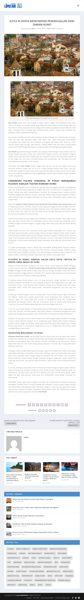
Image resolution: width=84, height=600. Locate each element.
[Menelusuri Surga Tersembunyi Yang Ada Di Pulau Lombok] (69, 466)
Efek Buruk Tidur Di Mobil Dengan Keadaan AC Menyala (32, 524)
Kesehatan (64, 567)
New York (58, 576)
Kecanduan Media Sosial (31, 567)
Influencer (65, 562)
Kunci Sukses (21, 571)
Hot (22, 501)
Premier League (64, 580)
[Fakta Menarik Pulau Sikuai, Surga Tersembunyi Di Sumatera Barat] (14, 467)
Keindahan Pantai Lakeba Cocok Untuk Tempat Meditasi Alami (51, 477)
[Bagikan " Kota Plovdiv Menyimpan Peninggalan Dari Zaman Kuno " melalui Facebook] (29, 405)
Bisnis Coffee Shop (40, 549)
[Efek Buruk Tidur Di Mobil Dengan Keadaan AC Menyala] (8, 525)
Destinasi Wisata (34, 553)
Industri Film (29, 562)
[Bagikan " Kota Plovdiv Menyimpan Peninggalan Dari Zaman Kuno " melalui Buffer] (54, 405)
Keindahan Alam (50, 567)
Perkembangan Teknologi (45, 580)
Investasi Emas (13, 567)
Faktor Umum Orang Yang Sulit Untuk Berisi (28, 516)
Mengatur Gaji (13, 576)
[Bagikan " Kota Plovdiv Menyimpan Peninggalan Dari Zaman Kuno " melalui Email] (62, 405)
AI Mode (10, 549)
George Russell (45, 558)
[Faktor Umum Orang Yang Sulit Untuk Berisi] (8, 517)
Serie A (32, 585)
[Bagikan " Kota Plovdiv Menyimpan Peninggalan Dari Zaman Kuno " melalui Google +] (38, 405)
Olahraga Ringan (14, 580)
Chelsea (22, 553)
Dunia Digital (49, 553)
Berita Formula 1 (23, 549)
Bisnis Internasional (58, 549)
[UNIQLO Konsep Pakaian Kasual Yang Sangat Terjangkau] (8, 500)
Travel (49, 28)
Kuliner (10, 571)
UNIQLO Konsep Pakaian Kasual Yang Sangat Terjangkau (32, 499)
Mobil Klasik (40, 576)
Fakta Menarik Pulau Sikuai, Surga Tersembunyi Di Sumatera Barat (14, 477)
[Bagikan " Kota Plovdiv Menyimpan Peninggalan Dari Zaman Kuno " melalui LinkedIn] (50, 405)
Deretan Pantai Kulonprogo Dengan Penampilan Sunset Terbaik (35, 532)
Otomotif (24, 526)
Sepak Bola (22, 585)
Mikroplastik (27, 576)
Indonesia (17, 562)
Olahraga (69, 576)
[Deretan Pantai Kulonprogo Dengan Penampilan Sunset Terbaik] (8, 533)
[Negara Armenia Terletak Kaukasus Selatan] (33, 466)
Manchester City (53, 571)
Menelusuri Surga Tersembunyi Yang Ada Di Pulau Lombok (69, 475)
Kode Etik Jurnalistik (47, 598)
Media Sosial (68, 571)
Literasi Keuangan (36, 571)
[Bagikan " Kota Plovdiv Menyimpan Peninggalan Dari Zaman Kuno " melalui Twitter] (33, 405)
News (50, 576)
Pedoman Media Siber (62, 598)
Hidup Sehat (66, 558)
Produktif (11, 585)
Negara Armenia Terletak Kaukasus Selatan (32, 476)
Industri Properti (45, 562)
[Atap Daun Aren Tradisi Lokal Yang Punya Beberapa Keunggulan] (8, 508)
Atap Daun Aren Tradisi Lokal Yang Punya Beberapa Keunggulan (35, 507)
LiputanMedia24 (22, 595)
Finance (26, 558)
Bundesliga (11, 553)
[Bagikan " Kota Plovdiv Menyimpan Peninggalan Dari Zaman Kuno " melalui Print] (66, 405)
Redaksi (28, 598)
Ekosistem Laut (13, 558)
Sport (40, 585)
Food (34, 558)
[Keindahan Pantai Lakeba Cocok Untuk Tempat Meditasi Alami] (51, 467)
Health (23, 518)
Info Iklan (36, 598)
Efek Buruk (62, 553)
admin (33, 28)
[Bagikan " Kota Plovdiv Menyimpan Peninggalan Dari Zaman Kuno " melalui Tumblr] (42, 405)
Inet (56, 562)
